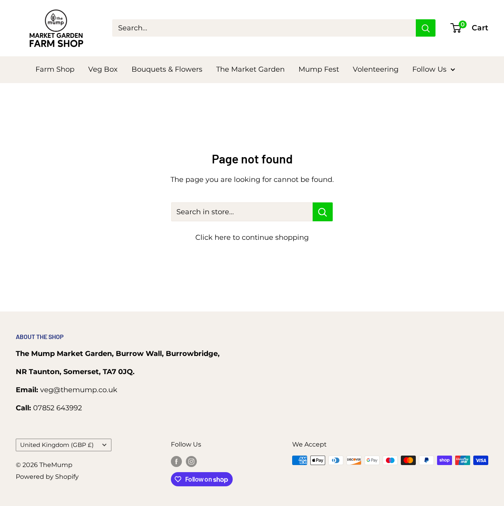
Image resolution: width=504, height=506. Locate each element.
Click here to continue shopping (252, 237)
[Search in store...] (323, 211)
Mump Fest (318, 69)
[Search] (425, 28)
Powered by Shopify (47, 476)
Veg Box (103, 69)
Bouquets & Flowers (167, 69)
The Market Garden (250, 69)
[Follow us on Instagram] (191, 461)
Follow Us (429, 69)
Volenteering (375, 69)
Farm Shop (54, 69)
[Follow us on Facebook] (176, 461)
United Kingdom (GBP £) (57, 445)
